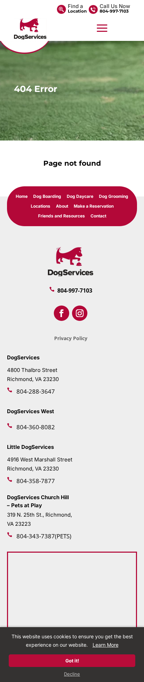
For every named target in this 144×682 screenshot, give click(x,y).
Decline (72, 674)
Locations (40, 206)
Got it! (72, 660)
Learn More (105, 645)
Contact (98, 216)
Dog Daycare (80, 196)
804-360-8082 (35, 427)
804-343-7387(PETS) (43, 536)
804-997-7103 (114, 11)
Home (22, 196)
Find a (75, 6)
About (62, 206)
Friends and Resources (61, 216)
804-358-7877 (35, 481)
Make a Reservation (94, 206)
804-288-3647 (35, 391)
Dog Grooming (113, 196)
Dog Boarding (47, 196)
